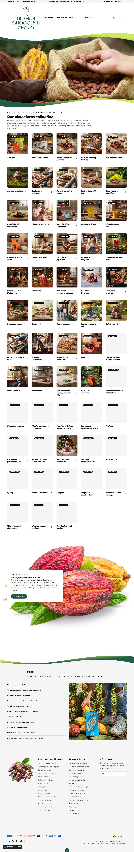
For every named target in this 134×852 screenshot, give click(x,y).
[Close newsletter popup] (84, 397)
